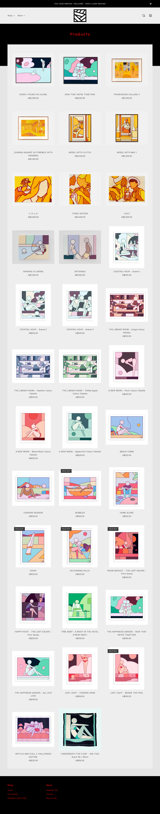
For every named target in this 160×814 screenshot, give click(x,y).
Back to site (51, 798)
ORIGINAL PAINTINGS (16, 798)
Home (10, 790)
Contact (49, 794)
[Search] (144, 16)
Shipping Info (52, 790)
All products (12, 794)
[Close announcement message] (151, 4)
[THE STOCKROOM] (80, 15)
